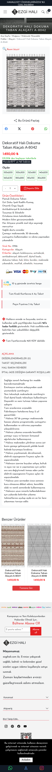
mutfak (18, 263)
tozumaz (38, 263)
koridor (33, 260)
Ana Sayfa (5, 36)
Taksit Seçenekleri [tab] (14, 363)
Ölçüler (6, 168)
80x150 (30, 178)
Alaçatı (12, 39)
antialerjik (39, 253)
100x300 (20, 172)
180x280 (19, 178)
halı (21, 260)
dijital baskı (35, 257)
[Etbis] (26, 738)
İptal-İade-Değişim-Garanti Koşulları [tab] (26, 372)
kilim (26, 260)
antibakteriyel (9, 257)
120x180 (32, 172)
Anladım (26, 760)
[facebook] (18, 726)
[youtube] (25, 726)
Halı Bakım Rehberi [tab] (14, 368)
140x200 (43, 172)
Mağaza (16, 36)
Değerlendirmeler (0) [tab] (16, 358)
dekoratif (23, 257)
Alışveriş (7, 708)
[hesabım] (26, 768)
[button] (43, 11)
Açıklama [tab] (8, 354)
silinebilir (27, 263)
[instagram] (6, 726)
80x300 (41, 178)
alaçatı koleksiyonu (22, 253)
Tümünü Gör (26, 588)
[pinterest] (12, 726)
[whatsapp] (10, 768)
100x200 (8, 172)
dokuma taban (10, 260)
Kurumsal (8, 697)
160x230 (8, 178)
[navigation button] (5, 12)
